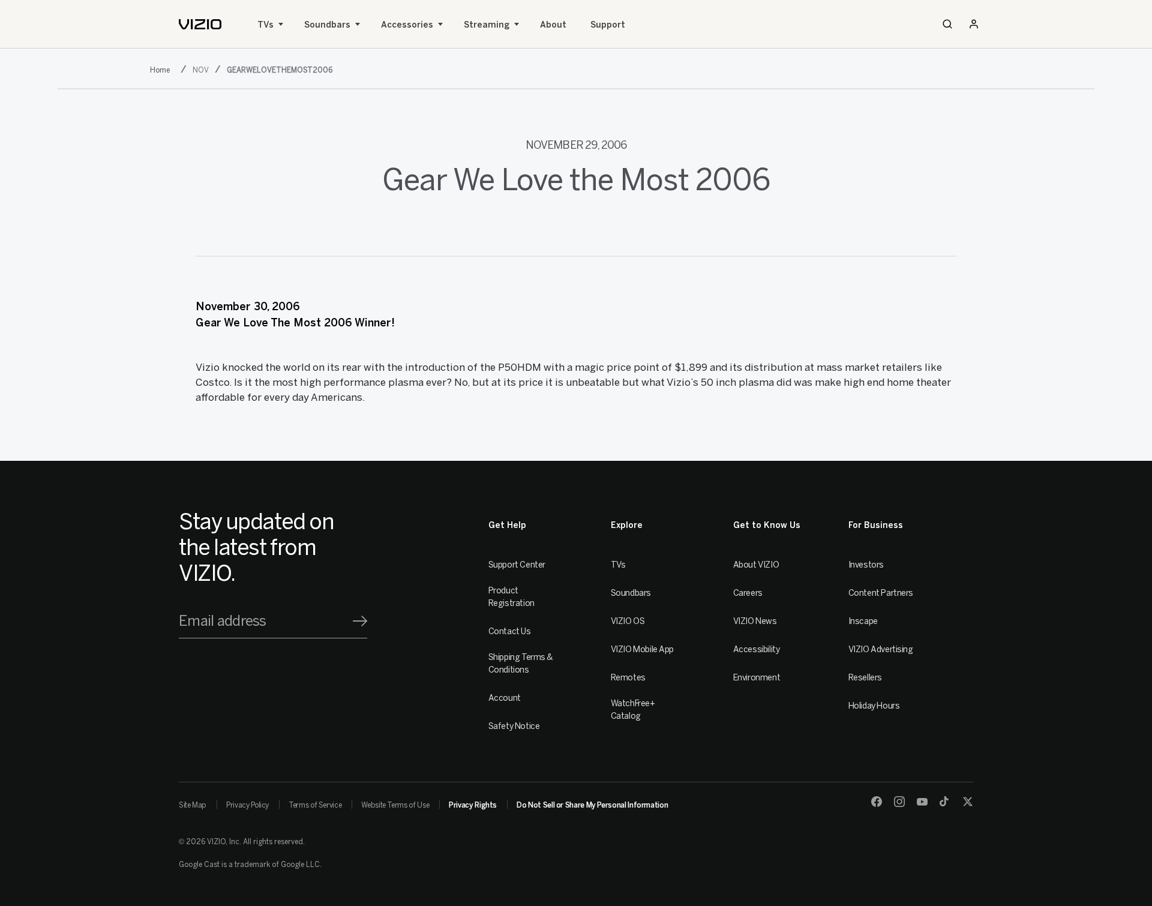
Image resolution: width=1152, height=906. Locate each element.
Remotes (628, 678)
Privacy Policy (247, 805)
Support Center (516, 565)
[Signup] (360, 621)
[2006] (162, 69)
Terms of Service (315, 805)
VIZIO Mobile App (642, 649)
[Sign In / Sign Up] (973, 24)
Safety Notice (514, 726)
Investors (866, 565)
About (553, 25)
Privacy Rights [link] (473, 805)
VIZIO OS (628, 621)
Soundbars (327, 25)
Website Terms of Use (395, 805)
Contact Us (509, 631)
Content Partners (880, 593)
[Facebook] (876, 801)
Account (504, 698)
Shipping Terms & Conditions (520, 663)
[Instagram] (899, 801)
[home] (200, 24)
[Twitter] (967, 801)
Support (607, 25)
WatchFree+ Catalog (633, 709)
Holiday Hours (874, 706)
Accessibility (756, 649)
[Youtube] (922, 801)
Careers (748, 593)
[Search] (947, 24)
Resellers (865, 678)
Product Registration (511, 597)
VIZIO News (755, 621)
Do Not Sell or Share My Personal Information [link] (592, 805)
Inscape (863, 621)
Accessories (407, 25)
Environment (756, 678)
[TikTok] (945, 801)
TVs (265, 25)
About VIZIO (756, 565)
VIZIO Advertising (880, 649)
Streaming (486, 25)
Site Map (192, 805)
